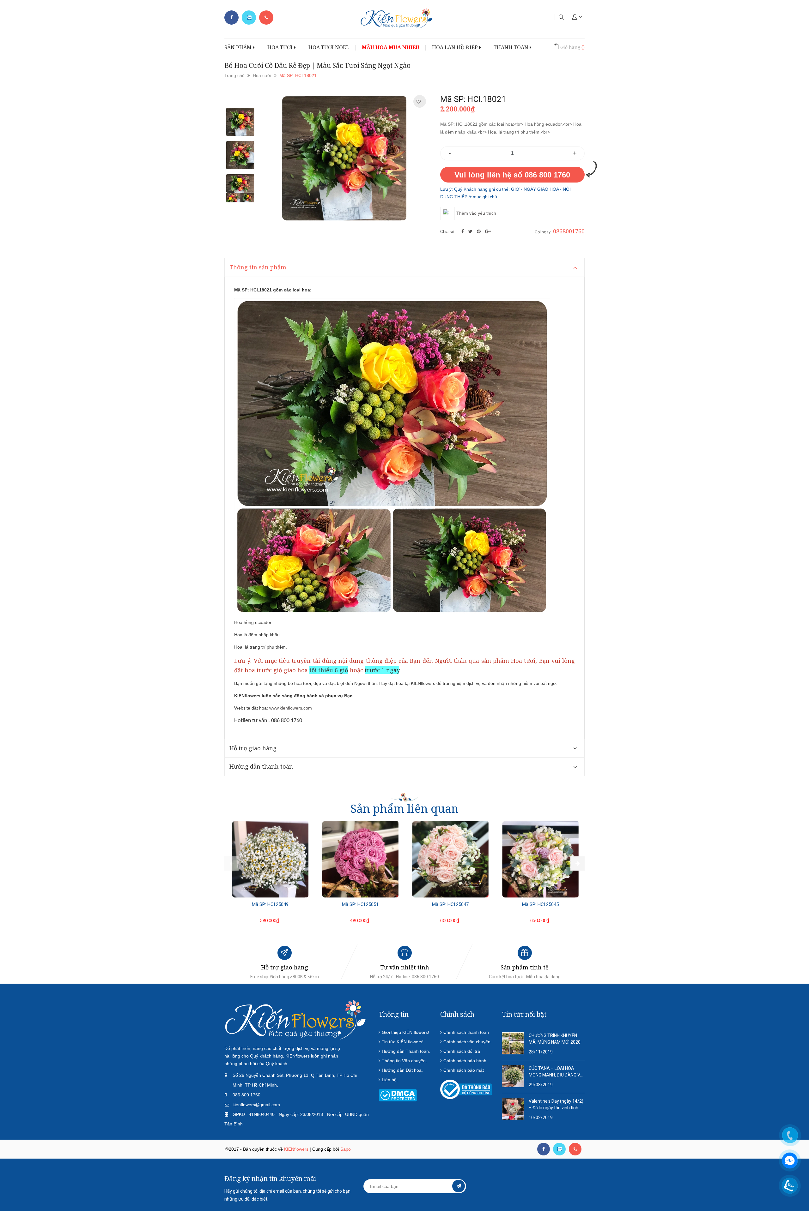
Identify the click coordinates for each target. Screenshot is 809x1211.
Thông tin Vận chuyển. (404, 1060)
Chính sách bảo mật (463, 1070)
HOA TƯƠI (280, 47)
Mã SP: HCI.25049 (270, 904)
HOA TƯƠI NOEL (328, 47)
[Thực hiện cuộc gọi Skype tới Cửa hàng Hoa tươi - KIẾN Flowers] (559, 1149)
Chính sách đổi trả (461, 1051)
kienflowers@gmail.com (256, 1104)
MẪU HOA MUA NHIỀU (390, 47)
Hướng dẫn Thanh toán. (406, 1051)
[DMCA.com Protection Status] (398, 1094)
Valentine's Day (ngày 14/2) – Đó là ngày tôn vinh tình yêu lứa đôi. (556, 1105)
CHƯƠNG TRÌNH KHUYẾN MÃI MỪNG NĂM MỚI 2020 (555, 1039)
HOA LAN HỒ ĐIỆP (455, 47)
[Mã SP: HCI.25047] (450, 859)
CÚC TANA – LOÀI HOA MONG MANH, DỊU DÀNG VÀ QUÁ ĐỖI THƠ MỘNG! (556, 1072)
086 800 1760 (246, 1094)
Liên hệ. (390, 1079)
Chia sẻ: (447, 231)
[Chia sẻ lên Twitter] (471, 231)
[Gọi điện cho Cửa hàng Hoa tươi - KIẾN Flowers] (266, 17)
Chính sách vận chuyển (466, 1041)
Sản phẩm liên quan (404, 808)
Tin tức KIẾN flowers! (402, 1041)
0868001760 (569, 231)
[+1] (488, 231)
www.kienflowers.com (290, 707)
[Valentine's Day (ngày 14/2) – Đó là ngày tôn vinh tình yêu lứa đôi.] (513, 1108)
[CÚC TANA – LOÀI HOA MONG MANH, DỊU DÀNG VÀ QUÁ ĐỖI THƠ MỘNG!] (513, 1075)
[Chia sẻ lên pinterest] (479, 231)
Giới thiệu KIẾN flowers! (405, 1032)
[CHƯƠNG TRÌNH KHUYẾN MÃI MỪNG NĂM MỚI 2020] (513, 1043)
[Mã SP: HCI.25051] (360, 859)
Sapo (345, 1149)
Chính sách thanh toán (466, 1032)
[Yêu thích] (419, 101)
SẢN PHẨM (238, 47)
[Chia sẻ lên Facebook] (463, 231)
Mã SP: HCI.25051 (360, 904)
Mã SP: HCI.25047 (450, 904)
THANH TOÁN (512, 47)
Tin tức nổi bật (524, 1014)
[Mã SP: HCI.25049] (270, 859)
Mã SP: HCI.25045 (540, 904)
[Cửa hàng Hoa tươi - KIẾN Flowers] (295, 1019)
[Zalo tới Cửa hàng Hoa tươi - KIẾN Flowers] (249, 17)
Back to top (675, 1175)
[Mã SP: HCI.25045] (540, 859)
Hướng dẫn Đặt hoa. (402, 1070)
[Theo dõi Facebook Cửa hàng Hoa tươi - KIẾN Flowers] (231, 17)
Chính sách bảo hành (464, 1060)
